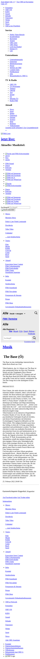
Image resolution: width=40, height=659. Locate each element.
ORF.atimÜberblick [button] (12, 26)
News (7, 24)
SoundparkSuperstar (12, 272)
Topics (7, 241)
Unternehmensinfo (16, 60)
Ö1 (11, 97)
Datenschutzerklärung (13, 646)
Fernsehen (9, 8)
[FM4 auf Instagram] (13, 173)
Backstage (13, 39)
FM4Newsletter (11, 291)
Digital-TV (14, 49)
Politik (7, 248)
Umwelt (8, 251)
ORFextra (13, 43)
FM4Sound (9, 164)
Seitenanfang (7, 501)
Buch (7, 255)
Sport (7, 22)
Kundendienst (15, 37)
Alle (10, 331)
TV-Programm (15, 86)
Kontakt (8, 280)
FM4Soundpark (11, 288)
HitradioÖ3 (14, 99)
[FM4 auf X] (10, 177)
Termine (8, 170)
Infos (7, 276)
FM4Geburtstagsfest (12, 266)
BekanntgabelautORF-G (14, 652)
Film (7, 244)
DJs (20, 331)
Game (7, 253)
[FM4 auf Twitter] (12, 201)
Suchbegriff (5, 207)
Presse (12, 66)
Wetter (7, 20)
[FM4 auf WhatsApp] (13, 180)
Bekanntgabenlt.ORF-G (19, 76)
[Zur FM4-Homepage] (5, 133)
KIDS (7, 12)
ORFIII (12, 90)
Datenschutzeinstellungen (14, 648)
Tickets (12, 41)
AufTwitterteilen (23, 497)
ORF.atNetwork (11, 602)
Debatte (8, 16)
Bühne (31, 331)
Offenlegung (9, 650)
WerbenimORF (15, 68)
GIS (11, 51)
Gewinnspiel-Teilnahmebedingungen (18, 307)
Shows (7, 214)
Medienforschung (16, 64)
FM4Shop (9, 303)
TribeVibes (9, 229)
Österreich (9, 18)
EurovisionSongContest (14, 264)
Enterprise (13, 62)
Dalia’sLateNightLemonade (15, 221)
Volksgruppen (15, 126)
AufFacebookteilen (10, 497)
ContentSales (14, 70)
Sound (7, 14)
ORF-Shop (14, 45)
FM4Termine (10, 318)
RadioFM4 (14, 101)
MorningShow (10, 218)
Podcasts (8, 168)
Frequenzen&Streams (13, 295)
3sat (11, 93)
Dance (7, 166)
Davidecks (9, 225)
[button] (17, 154)
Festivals (31, 334)
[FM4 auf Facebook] (13, 175)
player (7, 156)
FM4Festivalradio (11, 268)
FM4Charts (9, 270)
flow (7, 158)
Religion (13, 124)
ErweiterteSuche (29, 342)
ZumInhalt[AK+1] (8, 2)
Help (11, 122)
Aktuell (8, 260)
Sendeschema (10, 284)
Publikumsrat (14, 72)
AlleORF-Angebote (12, 640)
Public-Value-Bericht (17, 35)
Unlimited (8, 233)
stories (7, 160)
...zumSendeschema (12, 237)
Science (12, 120)
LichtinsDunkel (16, 47)
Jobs (11, 74)
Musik (7, 246)
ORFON (8, 10)
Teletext (12, 88)
